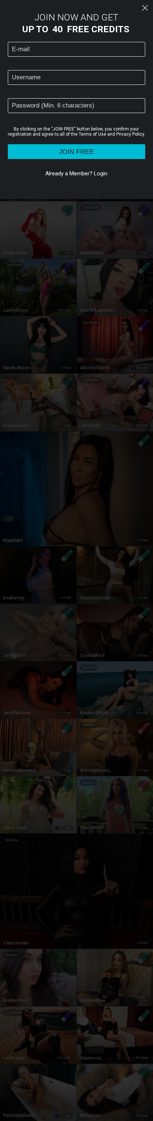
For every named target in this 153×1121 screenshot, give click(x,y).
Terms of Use (92, 134)
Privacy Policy (130, 134)
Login (100, 173)
